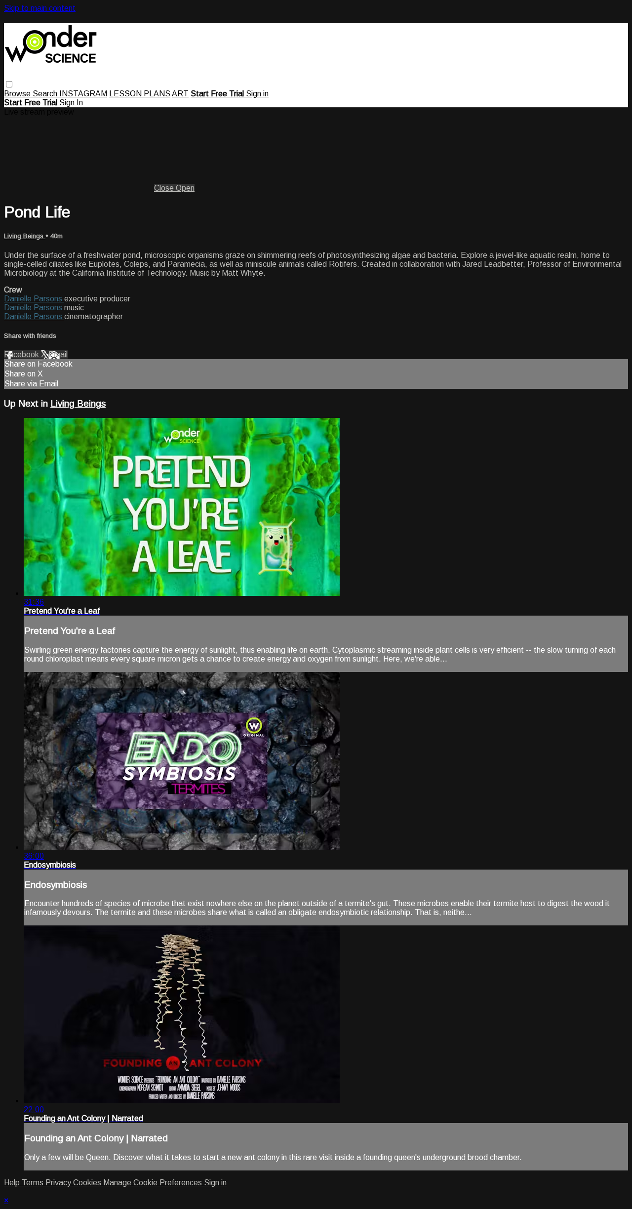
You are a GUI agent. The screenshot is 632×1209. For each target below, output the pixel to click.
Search (46, 93)
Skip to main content (40, 8)
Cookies (88, 1182)
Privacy (59, 1182)
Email (58, 354)
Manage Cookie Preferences (153, 1182)
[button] (9, 84)
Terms (33, 1182)
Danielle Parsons (34, 298)
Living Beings (24, 236)
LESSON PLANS (139, 93)
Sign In (71, 102)
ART (180, 93)
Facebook (22, 354)
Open (185, 188)
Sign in (257, 93)
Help (13, 1182)
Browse (18, 93)
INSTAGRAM (83, 93)
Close (165, 188)
